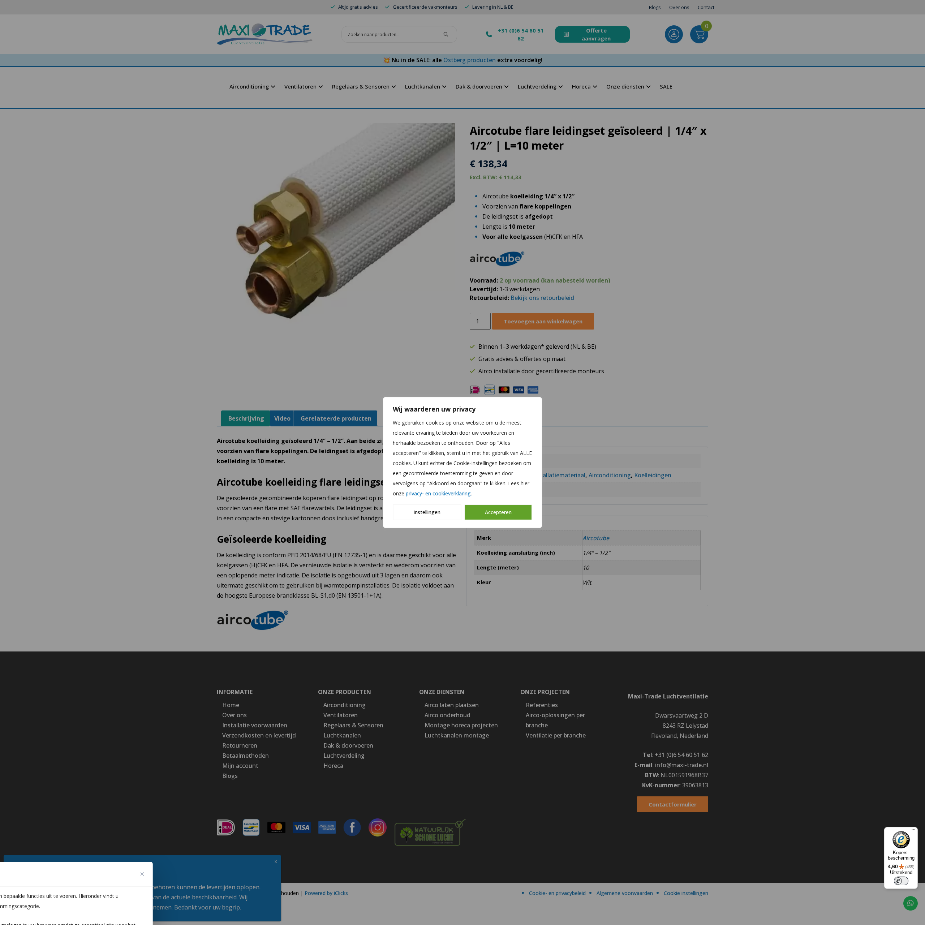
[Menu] (913, 831)
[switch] (901, 881)
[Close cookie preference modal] (142, 874)
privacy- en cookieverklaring (438, 493)
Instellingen (426, 512)
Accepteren (498, 512)
